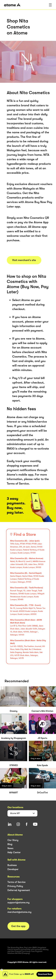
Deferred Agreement (18, 890)
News (10, 848)
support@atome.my (18, 902)
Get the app (18, 926)
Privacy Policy (15, 886)
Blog (9, 844)
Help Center (14, 852)
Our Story (12, 840)
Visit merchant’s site (24, 260)
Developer (12, 869)
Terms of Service (16, 882)
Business (12, 865)
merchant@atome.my (19, 912)
